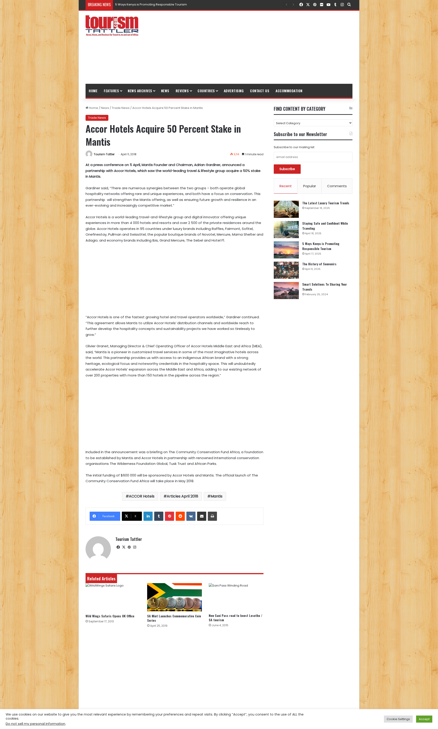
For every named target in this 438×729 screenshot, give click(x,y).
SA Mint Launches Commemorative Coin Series (174, 618)
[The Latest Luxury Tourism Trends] (286, 209)
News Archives (140, 90)
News (165, 90)
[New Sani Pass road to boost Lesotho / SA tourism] (236, 597)
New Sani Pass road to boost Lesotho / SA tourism (235, 617)
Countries (206, 90)
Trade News (121, 108)
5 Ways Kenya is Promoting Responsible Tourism (320, 246)
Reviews (182, 90)
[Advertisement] (264, 47)
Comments (337, 186)
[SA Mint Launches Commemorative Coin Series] (174, 597)
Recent (285, 186)
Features (111, 90)
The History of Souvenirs (319, 263)
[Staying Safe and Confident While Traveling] (286, 229)
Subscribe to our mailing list (294, 147)
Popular (309, 186)
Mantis (216, 496)
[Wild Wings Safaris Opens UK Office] (113, 597)
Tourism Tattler (104, 154)
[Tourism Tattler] (112, 25)
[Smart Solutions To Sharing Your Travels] (286, 290)
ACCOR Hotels (141, 496)
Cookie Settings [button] (398, 719)
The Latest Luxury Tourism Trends (325, 202)
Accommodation (289, 90)
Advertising (234, 90)
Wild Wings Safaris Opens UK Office (110, 615)
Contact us (259, 90)
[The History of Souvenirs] (286, 270)
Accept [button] (424, 719)
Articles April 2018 (182, 496)
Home (93, 90)
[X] (123, 547)
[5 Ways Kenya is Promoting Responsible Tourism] (286, 249)
